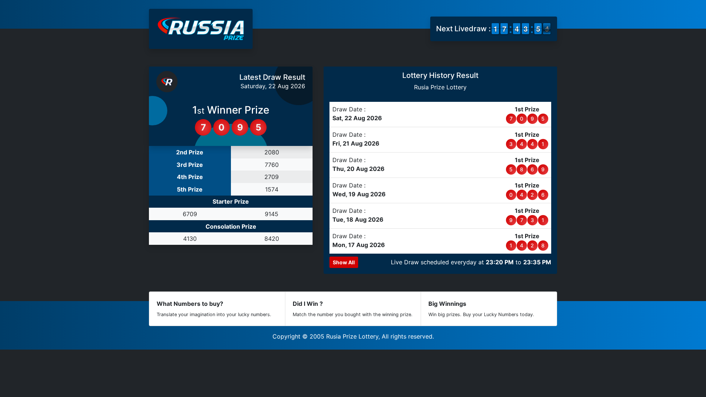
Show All (344, 262)
